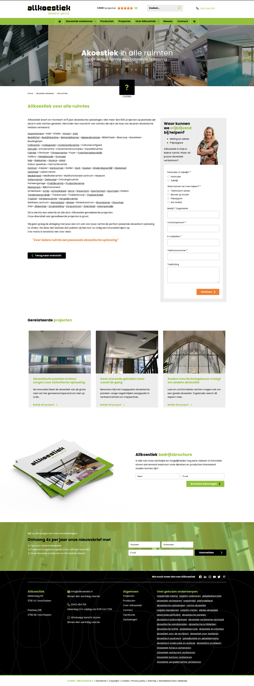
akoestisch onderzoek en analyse (176, 643)
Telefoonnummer (177, 250)
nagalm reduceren (190, 596)
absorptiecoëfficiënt (169, 615)
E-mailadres (174, 236)
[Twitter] (219, 575)
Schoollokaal (58, 191)
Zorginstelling (56, 206)
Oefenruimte (35, 179)
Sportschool (98, 191)
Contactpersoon (176, 222)
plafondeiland (205, 600)
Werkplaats (57, 202)
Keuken (86, 168)
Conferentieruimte (68, 145)
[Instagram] (209, 575)
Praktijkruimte (55, 183)
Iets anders (176, 202)
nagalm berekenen (168, 610)
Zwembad (89, 206)
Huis (30, 160)
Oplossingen (130, 619)
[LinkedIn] (204, 575)
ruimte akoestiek (196, 605)
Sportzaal (112, 191)
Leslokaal (33, 172)
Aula (75, 133)
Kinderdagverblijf (103, 168)
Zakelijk (174, 180)
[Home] (59, 21)
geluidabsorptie (189, 629)
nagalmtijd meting (167, 596)
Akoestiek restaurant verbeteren (176, 652)
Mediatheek (34, 175)
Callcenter (34, 145)
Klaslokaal (120, 168)
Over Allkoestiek (145, 21)
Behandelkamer (70, 137)
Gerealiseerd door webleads (173, 680)
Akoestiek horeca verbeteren (174, 647)
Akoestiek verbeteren (79, 21)
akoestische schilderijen (202, 624)
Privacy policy (139, 680)
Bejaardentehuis (90, 137)
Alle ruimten (62, 93)
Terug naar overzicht (48, 255)
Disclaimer (101, 680)
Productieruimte (75, 183)
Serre (71, 191)
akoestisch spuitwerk (169, 638)
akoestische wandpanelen (172, 624)
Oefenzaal (50, 179)
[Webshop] (194, 21)
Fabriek (32, 152)
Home (30, 93)
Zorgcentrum (73, 206)
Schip (46, 191)
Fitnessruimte (59, 152)
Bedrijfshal (34, 137)
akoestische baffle (167, 629)
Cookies (125, 680)
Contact (182, 21)
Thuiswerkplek (95, 195)
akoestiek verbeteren (169, 600)
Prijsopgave (176, 198)
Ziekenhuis (40, 206)
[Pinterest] (223, 575)
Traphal (32, 198)
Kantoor (32, 168)
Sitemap (152, 680)
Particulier (176, 176)
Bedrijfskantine (50, 137)
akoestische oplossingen (171, 605)
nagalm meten (189, 610)
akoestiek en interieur (211, 629)
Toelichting (173, 264)
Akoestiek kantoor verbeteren (174, 657)
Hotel (62, 160)
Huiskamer (40, 160)
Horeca (53, 160)
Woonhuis (117, 202)
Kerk (77, 168)
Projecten (124, 21)
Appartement (36, 133)
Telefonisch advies (180, 190)
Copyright (114, 680)
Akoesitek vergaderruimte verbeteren (179, 662)
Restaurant (34, 187)
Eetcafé (32, 149)
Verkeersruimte (48, 198)
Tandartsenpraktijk (39, 195)
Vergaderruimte (68, 198)
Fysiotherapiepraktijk (90, 152)
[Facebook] (200, 575)
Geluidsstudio (45, 156)
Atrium (67, 133)
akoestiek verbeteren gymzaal (206, 619)
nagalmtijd (189, 600)
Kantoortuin (56, 168)
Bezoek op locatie (180, 194)
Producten (107, 21)
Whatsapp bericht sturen (85, 617)
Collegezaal (49, 145)
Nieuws (167, 21)
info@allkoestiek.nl (81, 591)
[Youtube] (214, 575)
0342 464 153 (78, 604)
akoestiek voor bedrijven (204, 633)
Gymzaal (60, 156)
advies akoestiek (208, 610)
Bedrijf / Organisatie (177, 208)
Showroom (82, 191)
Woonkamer (103, 202)
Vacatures (129, 615)
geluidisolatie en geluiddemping (201, 638)
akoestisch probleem (209, 643)
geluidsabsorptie (211, 596)
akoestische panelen (194, 615)
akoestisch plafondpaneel (172, 619)
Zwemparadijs (105, 206)
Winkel (70, 202)
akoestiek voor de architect (173, 633)
